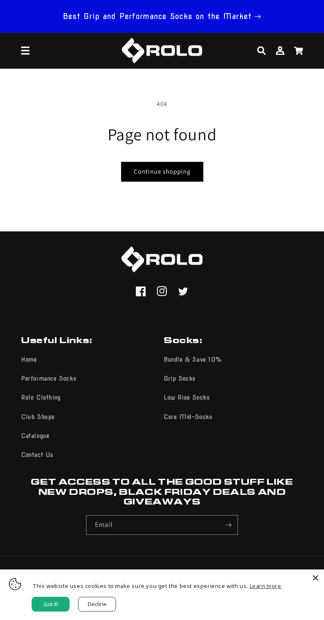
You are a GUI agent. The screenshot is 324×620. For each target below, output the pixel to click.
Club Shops (38, 416)
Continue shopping (162, 171)
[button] (25, 50)
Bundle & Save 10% (192, 359)
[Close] (315, 578)
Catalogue (35, 435)
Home (29, 359)
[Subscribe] (228, 525)
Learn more (265, 586)
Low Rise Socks (187, 397)
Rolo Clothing (41, 397)
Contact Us (37, 454)
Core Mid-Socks (188, 416)
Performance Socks (48, 378)
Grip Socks (180, 378)
